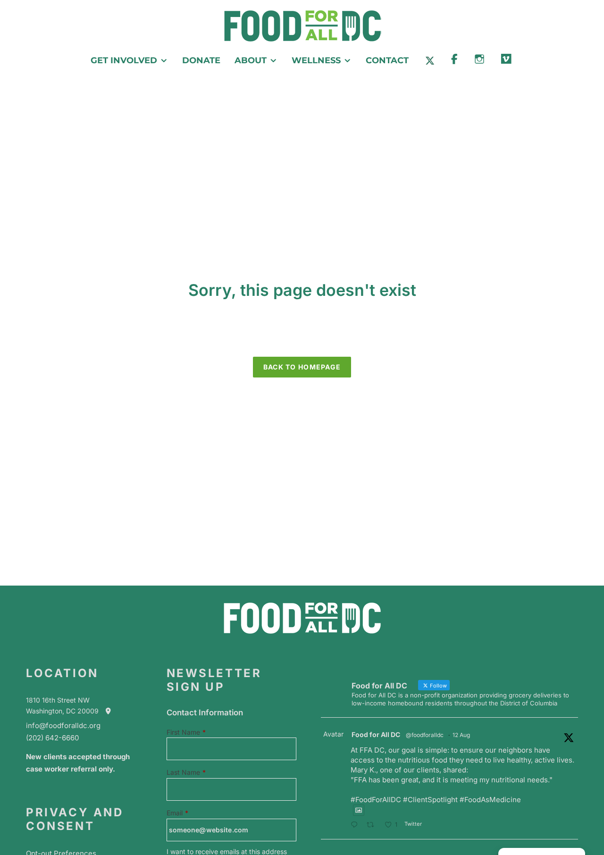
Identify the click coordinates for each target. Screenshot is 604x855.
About (251, 60)
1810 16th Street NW (58, 700)
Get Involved (124, 60)
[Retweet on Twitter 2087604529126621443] (373, 825)
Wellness (316, 60)
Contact (387, 60)
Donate (201, 60)
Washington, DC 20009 (65, 711)
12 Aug (461, 734)
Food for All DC (376, 734)
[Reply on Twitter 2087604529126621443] (356, 825)
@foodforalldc (425, 734)
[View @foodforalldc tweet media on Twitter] (358, 810)
